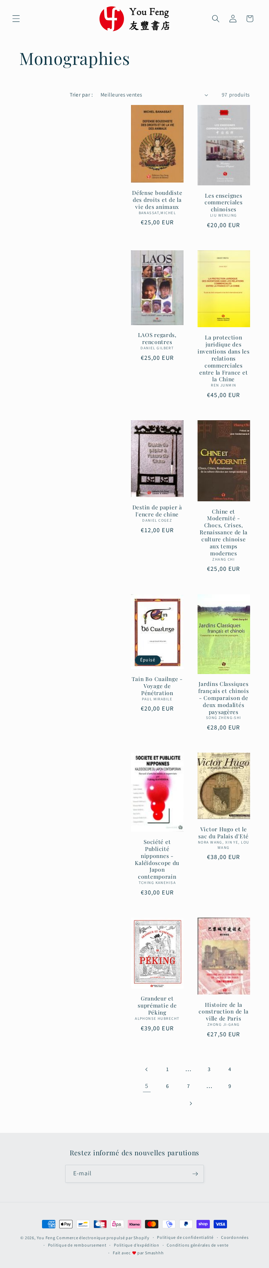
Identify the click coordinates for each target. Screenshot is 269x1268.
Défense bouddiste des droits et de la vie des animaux (157, 199)
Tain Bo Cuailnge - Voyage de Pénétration (157, 685)
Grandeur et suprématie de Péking (157, 1005)
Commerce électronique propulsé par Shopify (102, 1238)
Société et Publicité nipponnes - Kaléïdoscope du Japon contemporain (157, 859)
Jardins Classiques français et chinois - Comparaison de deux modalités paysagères (223, 697)
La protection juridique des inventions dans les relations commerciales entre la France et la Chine (224, 358)
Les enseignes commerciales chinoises (224, 202)
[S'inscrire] (195, 1174)
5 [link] (147, 1086)
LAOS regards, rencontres (157, 338)
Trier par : (81, 95)
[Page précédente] (146, 1069)
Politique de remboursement (77, 1245)
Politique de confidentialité (185, 1238)
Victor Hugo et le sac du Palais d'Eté (223, 833)
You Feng (46, 1238)
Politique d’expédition (136, 1245)
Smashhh (154, 1253)
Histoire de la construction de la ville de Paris (223, 1011)
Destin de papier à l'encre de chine (157, 511)
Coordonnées (234, 1238)
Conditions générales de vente (197, 1245)
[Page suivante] (190, 1103)
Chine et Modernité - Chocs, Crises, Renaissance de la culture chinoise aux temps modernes (223, 532)
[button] (16, 18)
